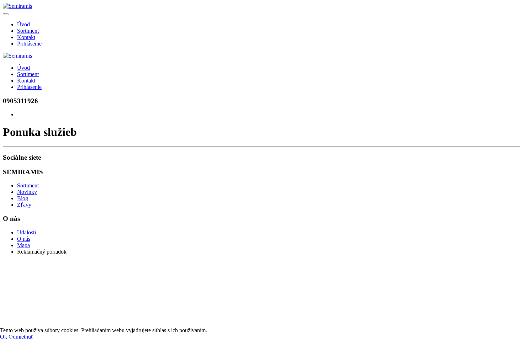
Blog (22, 198)
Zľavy (24, 205)
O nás (23, 239)
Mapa (23, 245)
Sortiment (28, 31)
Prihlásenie (29, 44)
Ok (3, 337)
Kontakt (26, 37)
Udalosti (26, 232)
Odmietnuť (21, 337)
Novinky (27, 192)
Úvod (23, 24)
